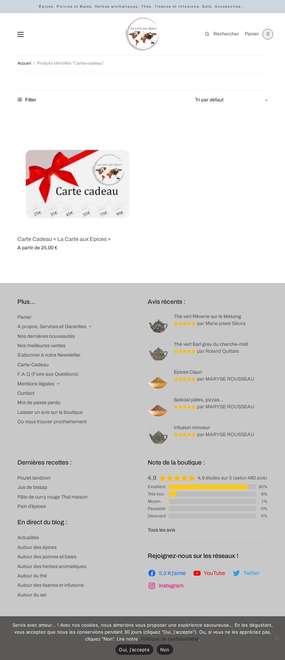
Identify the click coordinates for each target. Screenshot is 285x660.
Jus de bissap (32, 487)
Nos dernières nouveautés (46, 336)
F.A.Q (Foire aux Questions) (48, 374)
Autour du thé (32, 575)
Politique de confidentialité (170, 639)
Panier (24, 317)
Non (165, 649)
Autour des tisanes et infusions (50, 585)
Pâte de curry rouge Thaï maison (52, 497)
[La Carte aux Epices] (142, 34)
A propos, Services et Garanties (51, 326)
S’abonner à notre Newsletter (49, 355)
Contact (25, 393)
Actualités (28, 537)
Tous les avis (161, 530)
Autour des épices (37, 547)
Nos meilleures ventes (41, 345)
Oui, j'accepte (134, 649)
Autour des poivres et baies (46, 556)
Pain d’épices (31, 506)
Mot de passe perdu (38, 402)
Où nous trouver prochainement (52, 421)
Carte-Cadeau (33, 364)
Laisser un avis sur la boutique (50, 412)
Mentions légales (35, 383)
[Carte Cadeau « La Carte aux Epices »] (77, 169)
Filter (30, 99)
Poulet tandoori (33, 478)
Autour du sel (31, 595)
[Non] (276, 638)
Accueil (24, 63)
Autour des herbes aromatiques (51, 566)
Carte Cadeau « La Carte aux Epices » (64, 239)
